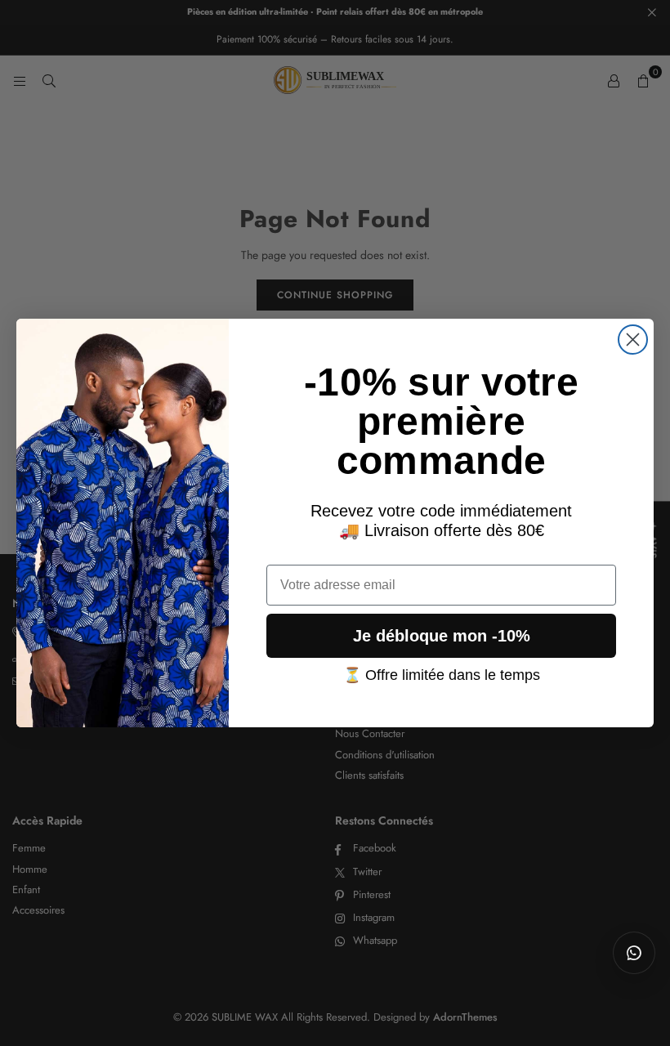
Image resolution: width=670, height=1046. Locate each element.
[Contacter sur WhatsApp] (634, 953)
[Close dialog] (633, 339)
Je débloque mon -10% (441, 636)
